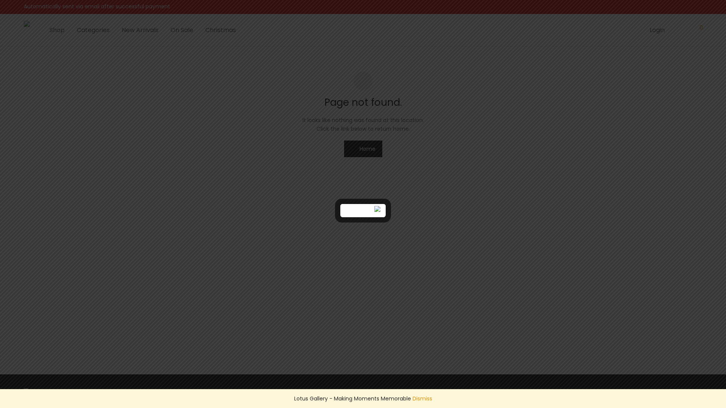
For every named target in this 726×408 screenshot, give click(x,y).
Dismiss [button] (422, 398)
